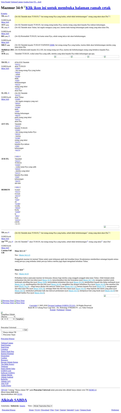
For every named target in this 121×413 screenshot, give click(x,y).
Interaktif (70, 410)
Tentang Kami (85, 410)
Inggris (22, 406)
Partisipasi (60, 310)
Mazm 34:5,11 (70, 286)
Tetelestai (4, 366)
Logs (77, 410)
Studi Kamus (6, 345)
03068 (52, 45)
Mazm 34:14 (80, 289)
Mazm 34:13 (19, 284)
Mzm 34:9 (5, 22)
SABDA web (6, 371)
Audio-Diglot (6, 386)
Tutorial (63, 410)
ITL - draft (37, 2)
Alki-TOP (5, 384)
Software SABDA (8, 373)
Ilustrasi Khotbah (7, 354)
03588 (18, 76)
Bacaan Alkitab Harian (9, 362)
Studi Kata (5, 347)
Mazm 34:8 (41, 282)
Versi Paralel (5, 2)
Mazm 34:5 (46, 280)
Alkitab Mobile (6, 375)
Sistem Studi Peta (7, 352)
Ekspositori (5, 356)
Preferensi (115, 410)
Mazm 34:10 (24, 274)
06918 (18, 72)
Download (45, 410)
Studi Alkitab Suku (8, 369)
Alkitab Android (7, 377)
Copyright (33, 306)
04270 (18, 84)
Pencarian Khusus (7, 339)
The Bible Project (7, 364)
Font (57, 410)
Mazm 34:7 (101, 286)
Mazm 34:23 (23, 286)
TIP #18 (4, 390)
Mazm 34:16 (55, 284)
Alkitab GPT (6, 381)
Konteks (4, 14)
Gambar (4, 358)
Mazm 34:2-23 (24, 255)
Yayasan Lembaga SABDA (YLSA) (61, 306)
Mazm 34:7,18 (88, 280)
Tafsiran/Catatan (17, 2)
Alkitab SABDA (14, 400)
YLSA (19, 394)
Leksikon (4, 349)
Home (31, 410)
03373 (18, 88)
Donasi (68, 310)
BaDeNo (4, 379)
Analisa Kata (28, 2)
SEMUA (92, 390)
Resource (4, 360)
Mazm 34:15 (19, 291)
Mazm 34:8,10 (38, 289)
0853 (17, 156)
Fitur (52, 410)
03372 (18, 64)
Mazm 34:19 (100, 284)
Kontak (53, 310)
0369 (17, 80)
